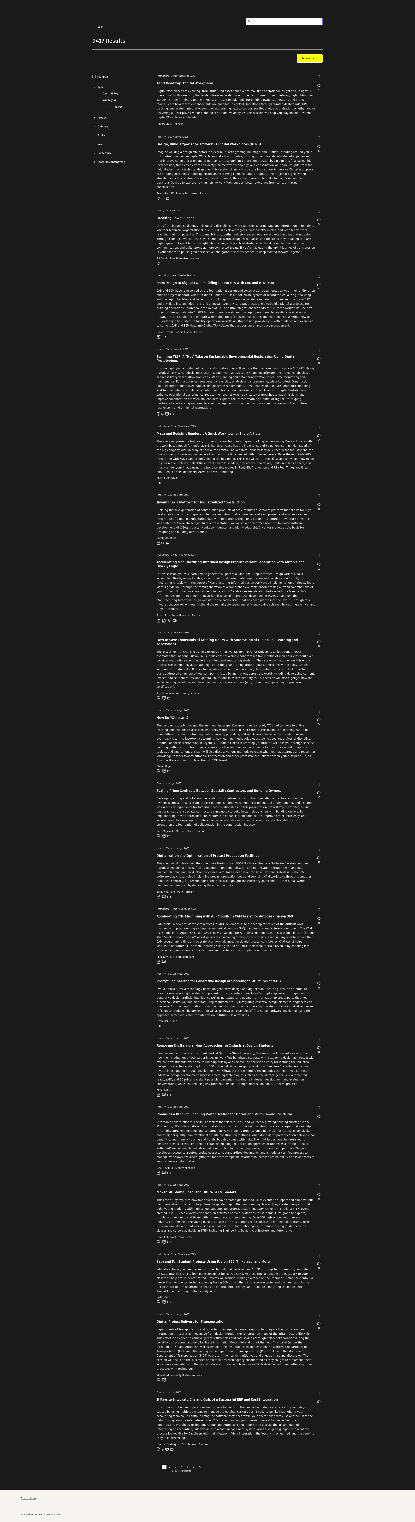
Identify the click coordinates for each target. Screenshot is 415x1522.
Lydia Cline (163, 1297)
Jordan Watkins (166, 891)
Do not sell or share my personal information (41, 1514)
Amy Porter (185, 1237)
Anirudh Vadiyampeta (185, 693)
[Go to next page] (204, 1467)
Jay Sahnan (164, 693)
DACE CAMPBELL (166, 1168)
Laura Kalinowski (167, 1237)
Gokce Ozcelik (165, 332)
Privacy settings (28, 1498)
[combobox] (307, 58)
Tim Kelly (178, 123)
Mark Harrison (185, 891)
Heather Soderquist (169, 1444)
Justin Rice (163, 615)
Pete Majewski (165, 831)
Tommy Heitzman (186, 193)
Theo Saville (164, 956)
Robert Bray (164, 123)
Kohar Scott (164, 1089)
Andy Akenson (180, 615)
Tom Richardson (179, 258)
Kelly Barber (183, 1375)
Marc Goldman (165, 1375)
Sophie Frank (183, 332)
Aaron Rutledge (166, 537)
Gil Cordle (162, 258)
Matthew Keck (184, 831)
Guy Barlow (189, 1444)
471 (199, 1466)
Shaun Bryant (165, 766)
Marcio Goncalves (167, 477)
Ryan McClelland (167, 1021)
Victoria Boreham (183, 956)
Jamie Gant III (165, 193)
